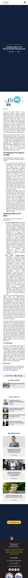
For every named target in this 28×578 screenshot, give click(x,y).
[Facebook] (12, 569)
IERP (18, 51)
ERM (6, 109)
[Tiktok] (15, 569)
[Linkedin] (10, 569)
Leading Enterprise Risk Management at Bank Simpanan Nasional (16, 402)
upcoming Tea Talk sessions (10, 370)
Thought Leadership (14, 44)
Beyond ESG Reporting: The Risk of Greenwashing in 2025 (14, 496)
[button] (16, 376)
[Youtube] (18, 569)
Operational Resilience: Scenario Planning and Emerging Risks (14, 474)
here (4, 369)
